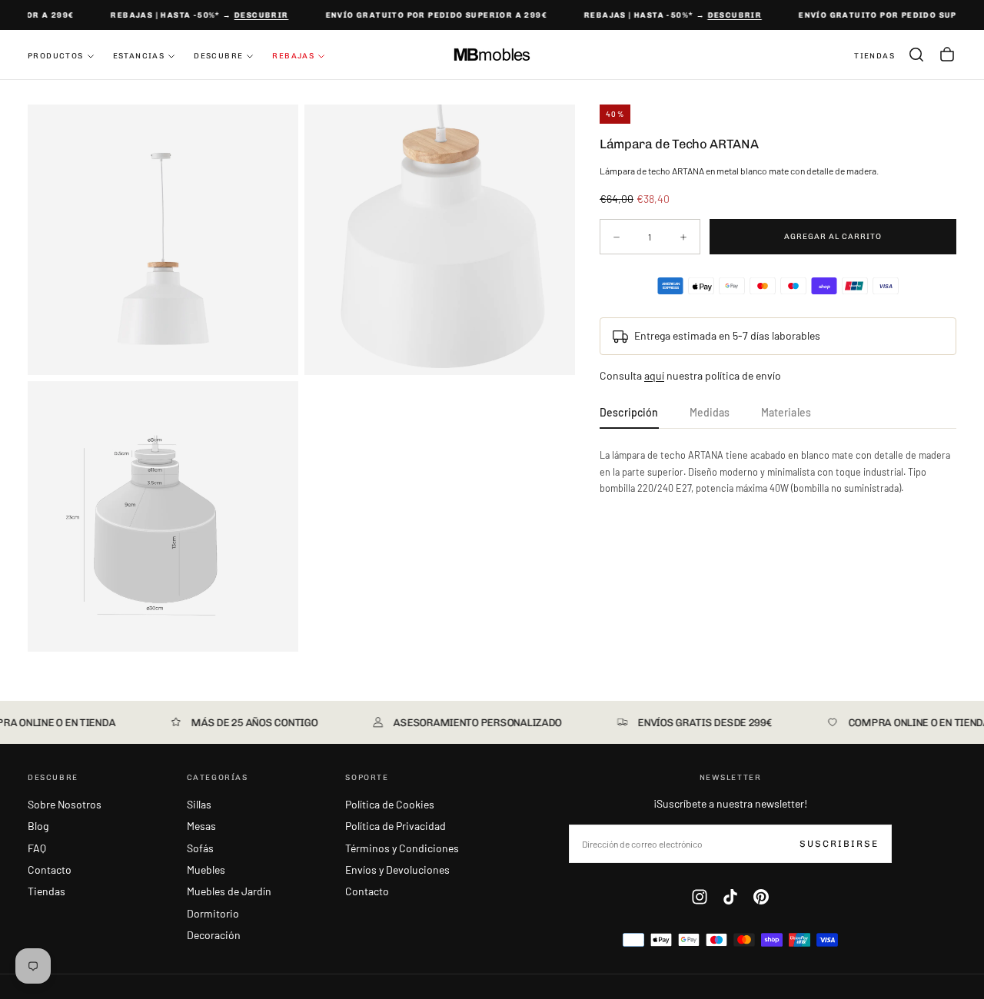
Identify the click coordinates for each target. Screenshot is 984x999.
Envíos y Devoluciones (397, 869)
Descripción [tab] (629, 412)
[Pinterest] (761, 897)
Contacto (49, 869)
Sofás (200, 848)
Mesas (201, 825)
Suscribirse (839, 843)
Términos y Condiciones (402, 848)
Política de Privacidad (395, 825)
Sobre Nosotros (64, 804)
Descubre (218, 56)
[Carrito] (947, 54)
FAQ (37, 848)
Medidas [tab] (710, 412)
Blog (38, 825)
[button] (916, 54)
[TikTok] (730, 897)
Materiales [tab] (786, 412)
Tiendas (46, 891)
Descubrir (257, 15)
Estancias (139, 56)
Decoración (214, 934)
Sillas (199, 804)
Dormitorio (213, 913)
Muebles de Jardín (229, 891)
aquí (654, 375)
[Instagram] (699, 897)
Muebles (206, 869)
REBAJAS (293, 56)
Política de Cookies (389, 804)
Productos (56, 56)
